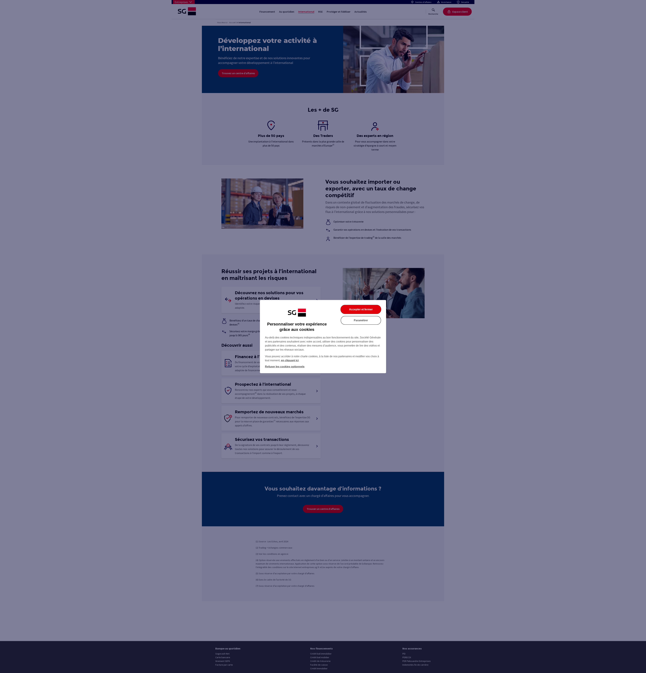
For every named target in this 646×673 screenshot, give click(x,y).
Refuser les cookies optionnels (284, 366)
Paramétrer (361, 320)
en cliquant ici (290, 360)
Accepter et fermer (361, 309)
